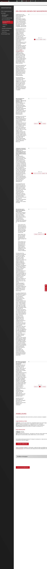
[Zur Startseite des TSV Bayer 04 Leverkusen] (5, 1)
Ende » (44, 39)
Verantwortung (6, 7)
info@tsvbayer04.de (19, 448)
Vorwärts (41, 39)
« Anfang (36, 234)
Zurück (36, 123)
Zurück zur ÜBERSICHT (22, 467)
